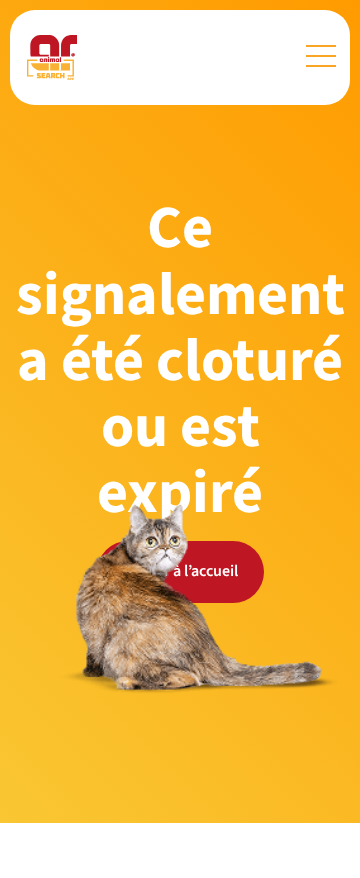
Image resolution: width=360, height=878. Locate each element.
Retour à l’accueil (180, 571)
